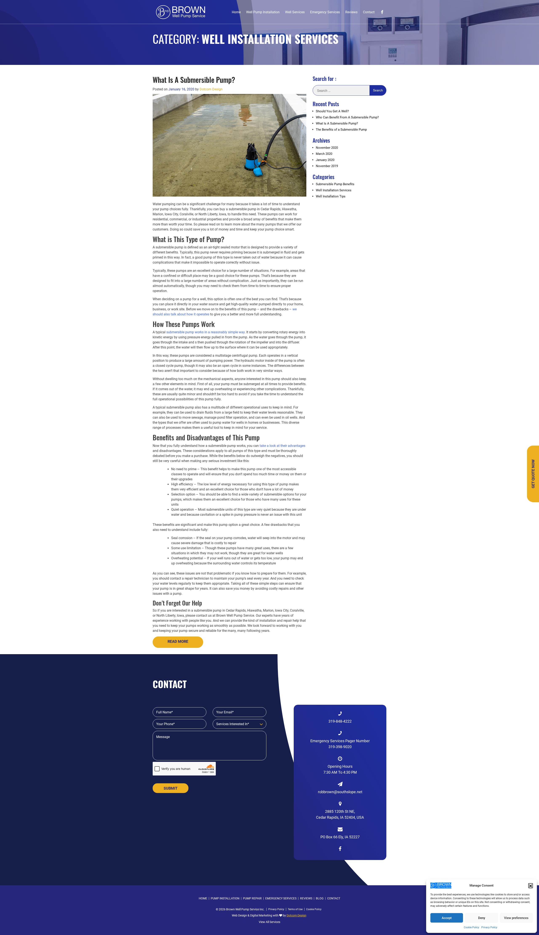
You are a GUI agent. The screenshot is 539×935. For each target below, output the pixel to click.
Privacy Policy (489, 927)
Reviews (351, 12)
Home (236, 12)
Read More (178, 641)
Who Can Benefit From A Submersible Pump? (347, 117)
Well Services (295, 12)
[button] (530, 885)
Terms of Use (295, 909)
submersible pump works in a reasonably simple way (205, 332)
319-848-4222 (340, 721)
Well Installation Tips (331, 196)
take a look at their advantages (282, 446)
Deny (481, 918)
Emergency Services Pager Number (340, 744)
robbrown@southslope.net (340, 792)
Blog (320, 898)
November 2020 (327, 148)
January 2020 (325, 160)
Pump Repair (252, 898)
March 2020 (324, 154)
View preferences (516, 918)
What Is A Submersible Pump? (194, 79)
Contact (369, 12)
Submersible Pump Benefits (335, 184)
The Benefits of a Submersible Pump (341, 129)
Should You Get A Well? (332, 111)
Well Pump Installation (263, 12)
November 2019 (327, 166)
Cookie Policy (471, 927)
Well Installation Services (333, 190)
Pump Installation (225, 898)
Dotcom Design (211, 89)
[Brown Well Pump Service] (180, 12)
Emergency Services (325, 12)
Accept (447, 918)
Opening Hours (340, 769)
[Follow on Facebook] (382, 12)
